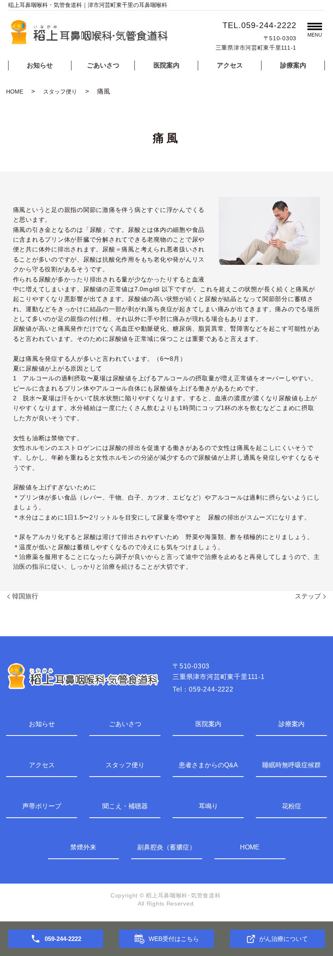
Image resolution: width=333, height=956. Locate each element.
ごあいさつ (103, 65)
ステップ (308, 596)
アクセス (230, 65)
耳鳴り (208, 806)
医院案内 (166, 65)
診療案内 (293, 65)
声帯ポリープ (41, 806)
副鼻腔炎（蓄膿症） (166, 847)
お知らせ (40, 65)
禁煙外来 (83, 847)
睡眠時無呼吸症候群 (291, 765)
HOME (14, 91)
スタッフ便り (60, 91)
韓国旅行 (25, 596)
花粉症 (291, 806)
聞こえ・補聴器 (125, 806)
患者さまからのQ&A (208, 765)
